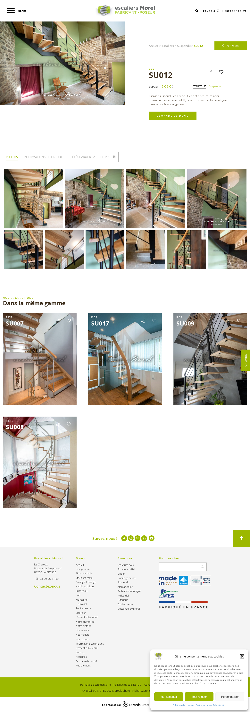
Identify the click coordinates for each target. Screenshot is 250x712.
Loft (78, 595)
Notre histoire (83, 626)
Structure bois (84, 573)
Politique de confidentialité (210, 705)
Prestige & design (86, 582)
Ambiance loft (125, 587)
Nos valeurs (82, 630)
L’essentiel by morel (87, 617)
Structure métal (84, 578)
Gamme (233, 45)
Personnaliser (230, 696)
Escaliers (168, 46)
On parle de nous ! (86, 661)
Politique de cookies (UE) (127, 684)
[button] (242, 656)
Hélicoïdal (81, 604)
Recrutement (83, 665)
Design (121, 573)
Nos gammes (83, 569)
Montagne (82, 599)
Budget (153, 86)
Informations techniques (90, 643)
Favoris (209, 11)
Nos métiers (82, 634)
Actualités (81, 656)
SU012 (160, 75)
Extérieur (81, 613)
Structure (199, 86)
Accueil (154, 46)
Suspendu (184, 46)
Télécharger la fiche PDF (90, 156)
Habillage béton (85, 586)
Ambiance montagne (129, 591)
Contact (80, 652)
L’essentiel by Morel (87, 648)
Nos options (83, 639)
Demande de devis (173, 115)
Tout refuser (199, 696)
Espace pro (233, 11)
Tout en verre (83, 608)
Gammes (245, 360)
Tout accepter (168, 696)
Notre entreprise (85, 621)
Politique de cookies (183, 705)
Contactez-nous (47, 586)
